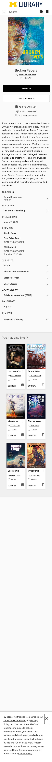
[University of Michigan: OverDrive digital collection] (26, 4)
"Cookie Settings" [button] (23, 742)
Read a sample (26, 98)
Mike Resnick (35, 375)
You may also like (14, 338)
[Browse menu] (47, 12)
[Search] (4, 11)
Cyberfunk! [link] (33, 471)
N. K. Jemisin (15, 375)
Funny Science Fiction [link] (34, 371)
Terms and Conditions (14, 720)
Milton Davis (15, 475)
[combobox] (20, 11)
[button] (26, 88)
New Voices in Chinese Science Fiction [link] (34, 421)
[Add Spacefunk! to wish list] (22, 485)
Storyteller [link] (13, 421)
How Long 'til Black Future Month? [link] (14, 371)
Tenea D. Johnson (27, 75)
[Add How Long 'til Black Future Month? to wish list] (22, 385)
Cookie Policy (25, 753)
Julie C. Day (15, 425)
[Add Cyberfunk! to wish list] (42, 485)
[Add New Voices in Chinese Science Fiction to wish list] (42, 435)
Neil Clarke (34, 425)
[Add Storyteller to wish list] (22, 435)
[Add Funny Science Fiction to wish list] (42, 385)
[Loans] (41, 12)
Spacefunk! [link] (13, 471)
